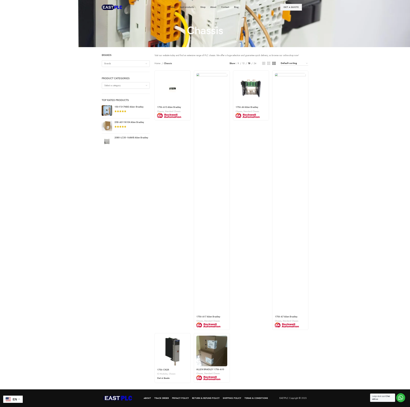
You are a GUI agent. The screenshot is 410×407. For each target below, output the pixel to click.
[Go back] (183, 31)
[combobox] (126, 85)
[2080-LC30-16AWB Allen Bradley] (107, 141)
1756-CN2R (163, 369)
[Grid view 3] (268, 63)
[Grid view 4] (274, 63)
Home (158, 63)
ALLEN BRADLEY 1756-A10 (210, 369)
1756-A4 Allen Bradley (247, 107)
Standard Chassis (172, 111)
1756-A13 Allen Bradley (169, 107)
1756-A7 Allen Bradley (286, 316)
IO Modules (162, 373)
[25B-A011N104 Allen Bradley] (107, 126)
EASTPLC (283, 398)
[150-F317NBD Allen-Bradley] (107, 110)
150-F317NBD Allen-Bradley (129, 106)
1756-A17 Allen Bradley (208, 316)
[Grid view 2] (263, 63)
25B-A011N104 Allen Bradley (129, 122)
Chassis (160, 111)
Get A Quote (291, 7)
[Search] (306, 7)
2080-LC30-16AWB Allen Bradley (131, 137)
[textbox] (112, 85)
